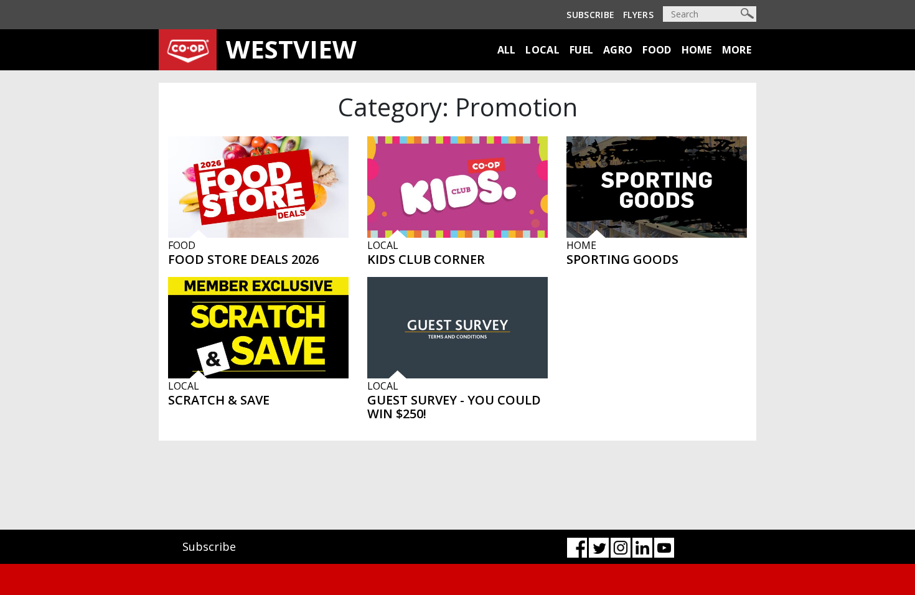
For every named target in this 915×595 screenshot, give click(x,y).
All (506, 50)
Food (656, 50)
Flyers (638, 15)
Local (542, 50)
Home (697, 50)
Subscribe (590, 15)
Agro (617, 50)
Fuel (581, 50)
